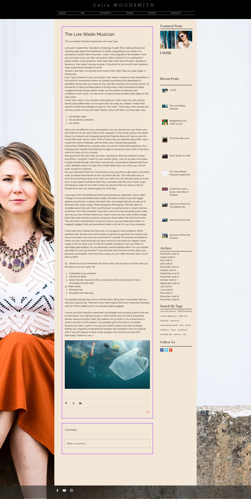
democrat (174, 320)
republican (182, 329)
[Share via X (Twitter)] (73, 403)
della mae (183, 316)
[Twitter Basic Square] (166, 350)
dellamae (164, 320)
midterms (164, 329)
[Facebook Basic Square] (162, 350)
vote (185, 334)
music (173, 329)
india (181, 325)
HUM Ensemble (185, 311)
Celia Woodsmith (168, 311)
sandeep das (166, 334)
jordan (188, 325)
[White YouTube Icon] (64, 490)
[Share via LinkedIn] (80, 403)
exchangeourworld (168, 325)
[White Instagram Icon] (71, 490)
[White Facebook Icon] (57, 490)
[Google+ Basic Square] (170, 350)
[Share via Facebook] (66, 403)
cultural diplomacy (168, 316)
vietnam (177, 334)
